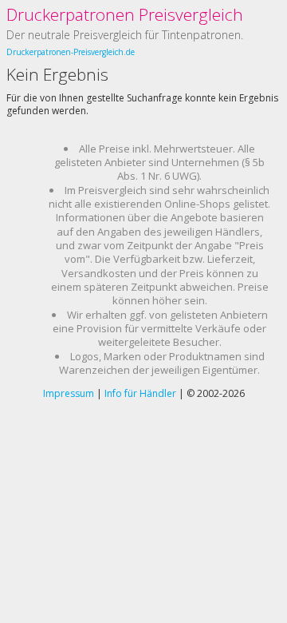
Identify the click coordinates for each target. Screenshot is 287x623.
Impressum (68, 393)
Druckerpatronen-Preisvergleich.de (70, 52)
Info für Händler (140, 393)
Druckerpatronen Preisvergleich (124, 14)
